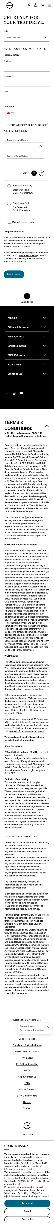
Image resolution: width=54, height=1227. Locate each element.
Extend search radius (24, 222)
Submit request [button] (14, 274)
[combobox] (25, 147)
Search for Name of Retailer (17, 156)
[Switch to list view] (34, 173)
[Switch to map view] (41, 173)
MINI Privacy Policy (28, 256)
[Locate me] (40, 147)
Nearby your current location (17, 140)
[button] (26, 189)
